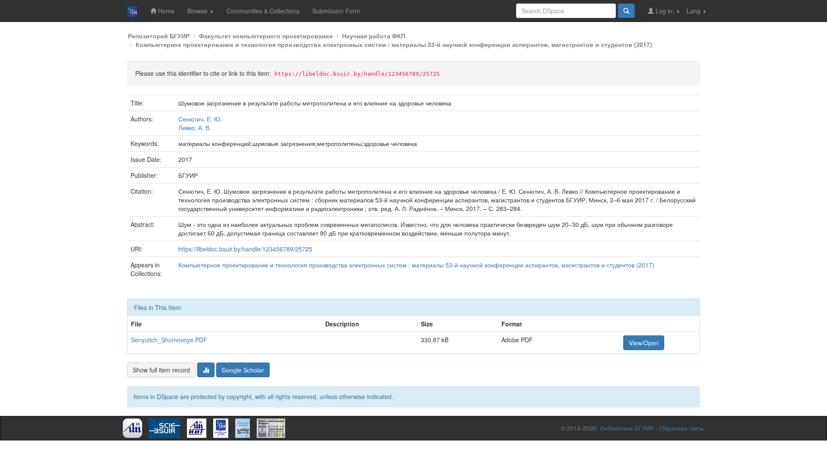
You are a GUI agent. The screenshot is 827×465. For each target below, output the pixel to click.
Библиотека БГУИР (627, 428)
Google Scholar (243, 370)
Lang (694, 10)
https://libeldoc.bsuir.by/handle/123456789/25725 (245, 249)
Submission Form (336, 10)
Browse (198, 10)
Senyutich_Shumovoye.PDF (169, 339)
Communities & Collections (263, 10)
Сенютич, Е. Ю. (200, 119)
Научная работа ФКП (373, 35)
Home (165, 10)
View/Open (644, 342)
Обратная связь (681, 428)
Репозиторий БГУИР (159, 35)
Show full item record (161, 370)
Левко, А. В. (194, 127)
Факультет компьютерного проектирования (266, 35)
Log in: (665, 10)
